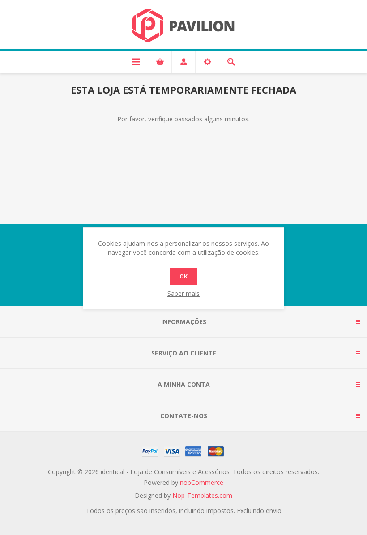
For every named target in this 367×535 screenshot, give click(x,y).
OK (183, 276)
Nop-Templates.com (202, 495)
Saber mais (183, 293)
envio (274, 510)
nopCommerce (201, 482)
